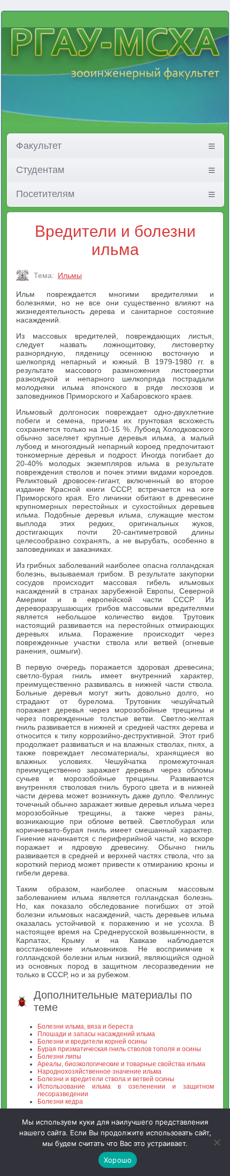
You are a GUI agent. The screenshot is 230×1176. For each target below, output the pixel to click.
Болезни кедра (60, 1101)
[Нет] (216, 1142)
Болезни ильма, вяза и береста (85, 1026)
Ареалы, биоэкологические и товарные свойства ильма (121, 1064)
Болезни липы (59, 1056)
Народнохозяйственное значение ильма (99, 1071)
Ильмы (70, 275)
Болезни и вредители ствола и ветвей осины (105, 1079)
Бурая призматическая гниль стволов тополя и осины (119, 1049)
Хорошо (118, 1160)
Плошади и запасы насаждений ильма (96, 1034)
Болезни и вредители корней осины (92, 1041)
